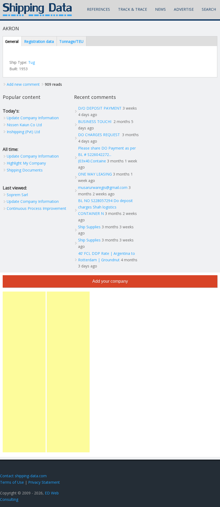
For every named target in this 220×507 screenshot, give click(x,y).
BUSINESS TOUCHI (95, 121)
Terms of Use (12, 482)
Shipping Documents (25, 170)
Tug (31, 62)
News (160, 9)
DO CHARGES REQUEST (99, 134)
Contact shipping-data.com (23, 475)
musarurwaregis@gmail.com (102, 187)
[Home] (37, 9)
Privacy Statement (44, 482)
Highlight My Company (26, 163)
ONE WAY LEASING (95, 174)
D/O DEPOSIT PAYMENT (100, 108)
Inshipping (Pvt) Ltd (23, 131)
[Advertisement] (24, 372)
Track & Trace (132, 9)
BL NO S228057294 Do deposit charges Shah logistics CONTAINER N (105, 207)
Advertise (184, 9)
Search (209, 9)
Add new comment (23, 84)
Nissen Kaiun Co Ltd (24, 124)
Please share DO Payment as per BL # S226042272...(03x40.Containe (107, 154)
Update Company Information (33, 117)
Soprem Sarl (17, 194)
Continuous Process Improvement (36, 208)
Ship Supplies (89, 226)
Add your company (110, 281)
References (98, 9)
